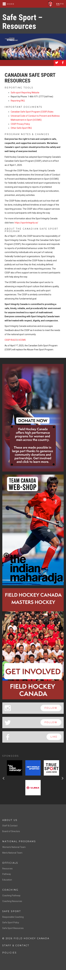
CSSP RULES (11, 340)
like (53, 736)
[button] (3, 778)
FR (62, 4)
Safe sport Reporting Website (25, 92)
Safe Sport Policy (10, 922)
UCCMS (22, 340)
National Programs (19, 841)
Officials (10, 863)
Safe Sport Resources (13, 928)
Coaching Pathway (11, 895)
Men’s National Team (12, 853)
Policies (9, 952)
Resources (7, 868)
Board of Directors (11, 831)
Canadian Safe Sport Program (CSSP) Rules (32, 111)
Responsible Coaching (13, 917)
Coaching (10, 889)
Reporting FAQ (18, 100)
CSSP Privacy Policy (20, 124)
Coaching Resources (12, 901)
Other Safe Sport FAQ (21, 128)
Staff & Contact (9, 825)
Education (7, 880)
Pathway (6, 874)
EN (58, 4)
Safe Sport (11, 911)
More (10, 4)
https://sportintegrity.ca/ (26, 222)
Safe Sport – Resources (22, 22)
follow (51, 708)
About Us (9, 820)
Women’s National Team (14, 847)
